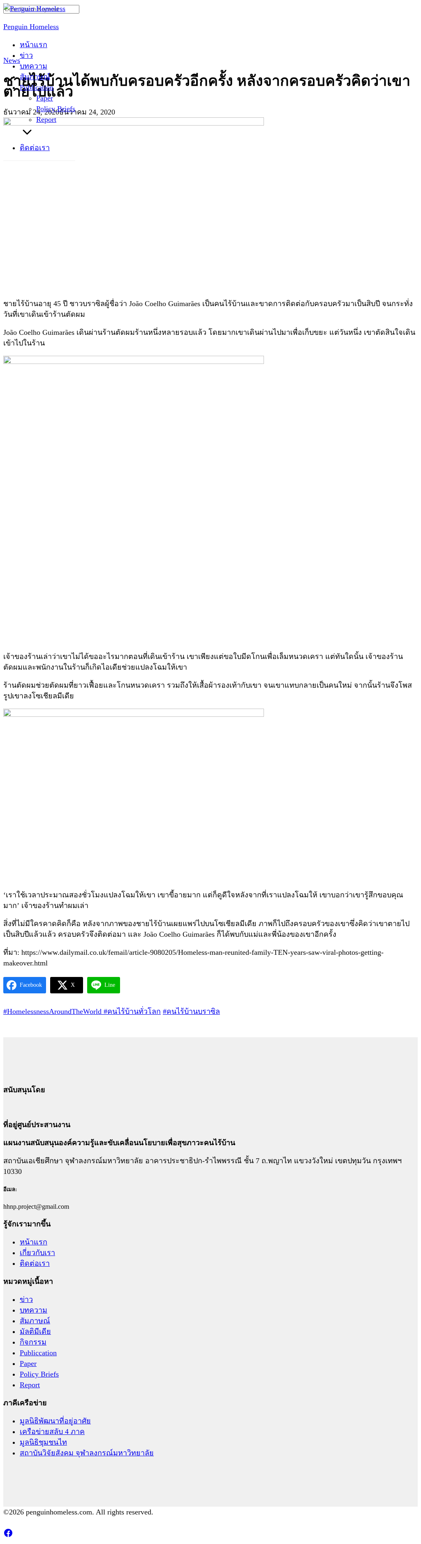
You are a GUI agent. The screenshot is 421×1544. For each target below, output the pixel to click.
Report (46, 119)
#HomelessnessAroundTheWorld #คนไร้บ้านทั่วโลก (82, 1011)
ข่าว (26, 55)
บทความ (33, 66)
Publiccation (38, 1353)
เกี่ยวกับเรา (37, 1253)
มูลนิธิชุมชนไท (43, 1442)
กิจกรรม (33, 1342)
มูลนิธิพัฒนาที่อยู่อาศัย (55, 1421)
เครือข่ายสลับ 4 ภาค (52, 1431)
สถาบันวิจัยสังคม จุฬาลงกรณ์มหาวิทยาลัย (87, 1453)
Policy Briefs (55, 109)
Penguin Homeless (31, 27)
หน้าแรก (33, 45)
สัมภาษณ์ (35, 77)
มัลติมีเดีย (35, 1331)
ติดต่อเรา (35, 148)
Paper (44, 98)
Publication (36, 87)
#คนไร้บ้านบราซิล (191, 1011)
